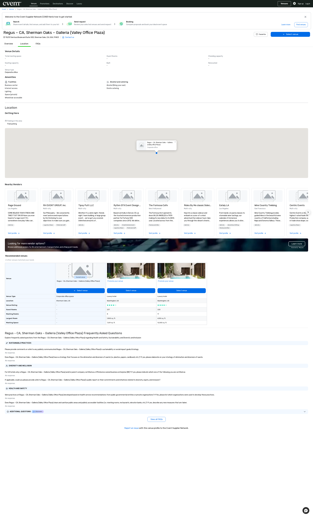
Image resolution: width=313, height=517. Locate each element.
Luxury (79, 4)
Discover (69, 4)
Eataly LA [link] (224, 205)
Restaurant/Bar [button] (154, 225)
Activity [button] (10, 225)
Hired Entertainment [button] (128, 225)
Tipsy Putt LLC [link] (86, 205)
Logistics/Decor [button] (48, 225)
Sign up (301, 4)
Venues (34, 4)
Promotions (44, 4)
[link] (21, 196)
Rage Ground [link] (14, 205)
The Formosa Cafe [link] (158, 205)
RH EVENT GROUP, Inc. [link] (54, 205)
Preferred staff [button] (61, 225)
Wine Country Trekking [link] (265, 205)
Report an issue (131, 428)
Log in (308, 4)
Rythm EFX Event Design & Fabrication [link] (127, 205)
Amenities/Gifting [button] (233, 225)
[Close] (305, 16)
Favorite (262, 34)
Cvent (4, 9)
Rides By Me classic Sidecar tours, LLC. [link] (197, 205)
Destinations (58, 4)
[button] (156, 153)
